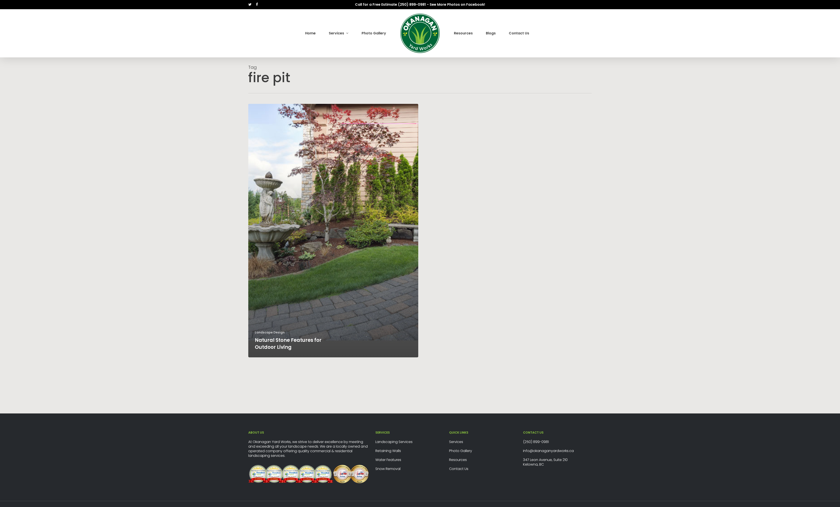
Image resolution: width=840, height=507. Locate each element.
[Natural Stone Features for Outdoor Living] (333, 230)
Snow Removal (388, 468)
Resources (458, 459)
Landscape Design (270, 332)
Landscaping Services (394, 441)
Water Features (388, 459)
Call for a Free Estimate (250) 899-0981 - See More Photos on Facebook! (420, 4)
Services (456, 441)
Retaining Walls (388, 450)
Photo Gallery (460, 450)
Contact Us (458, 468)
